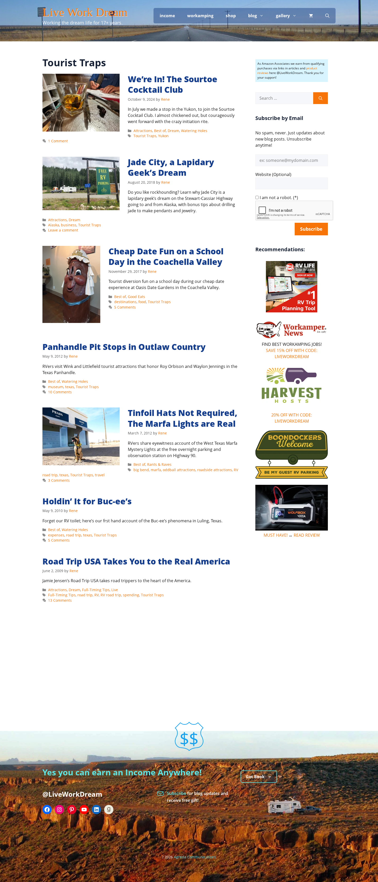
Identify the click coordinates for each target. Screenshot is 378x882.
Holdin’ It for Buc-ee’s (87, 501)
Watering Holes (194, 130)
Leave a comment (63, 230)
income (167, 15)
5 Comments (125, 307)
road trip (73, 535)
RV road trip (111, 594)
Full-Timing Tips (96, 589)
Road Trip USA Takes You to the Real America (136, 561)
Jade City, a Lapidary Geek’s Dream (171, 167)
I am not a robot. (276, 197)
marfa (156, 469)
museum (55, 386)
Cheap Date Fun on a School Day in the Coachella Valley (166, 256)
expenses (56, 535)
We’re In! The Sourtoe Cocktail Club (172, 84)
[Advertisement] (291, 621)
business (68, 224)
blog (252, 15)
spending (131, 594)
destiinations (125, 301)
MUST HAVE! (275, 535)
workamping (200, 15)
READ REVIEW (307, 535)
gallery (283, 15)
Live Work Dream (85, 12)
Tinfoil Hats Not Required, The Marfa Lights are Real (182, 418)
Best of (160, 130)
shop (231, 15)
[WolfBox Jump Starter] (291, 529)
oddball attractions (179, 469)
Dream (173, 130)
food (142, 301)
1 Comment (58, 140)
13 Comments (60, 600)
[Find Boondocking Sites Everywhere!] (291, 454)
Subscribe (177, 793)
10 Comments (60, 391)
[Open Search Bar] (327, 15)
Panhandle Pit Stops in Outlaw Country (124, 346)
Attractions (142, 130)
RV (96, 594)
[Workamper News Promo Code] (291, 338)
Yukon (163, 135)
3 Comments (59, 480)
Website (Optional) (273, 174)
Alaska (53, 224)
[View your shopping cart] (311, 15)
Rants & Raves (159, 464)
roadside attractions (214, 469)
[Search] (320, 98)
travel (100, 474)
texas (69, 386)
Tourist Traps (144, 135)
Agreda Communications (195, 857)
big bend (141, 469)
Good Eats (136, 296)
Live (114, 589)
